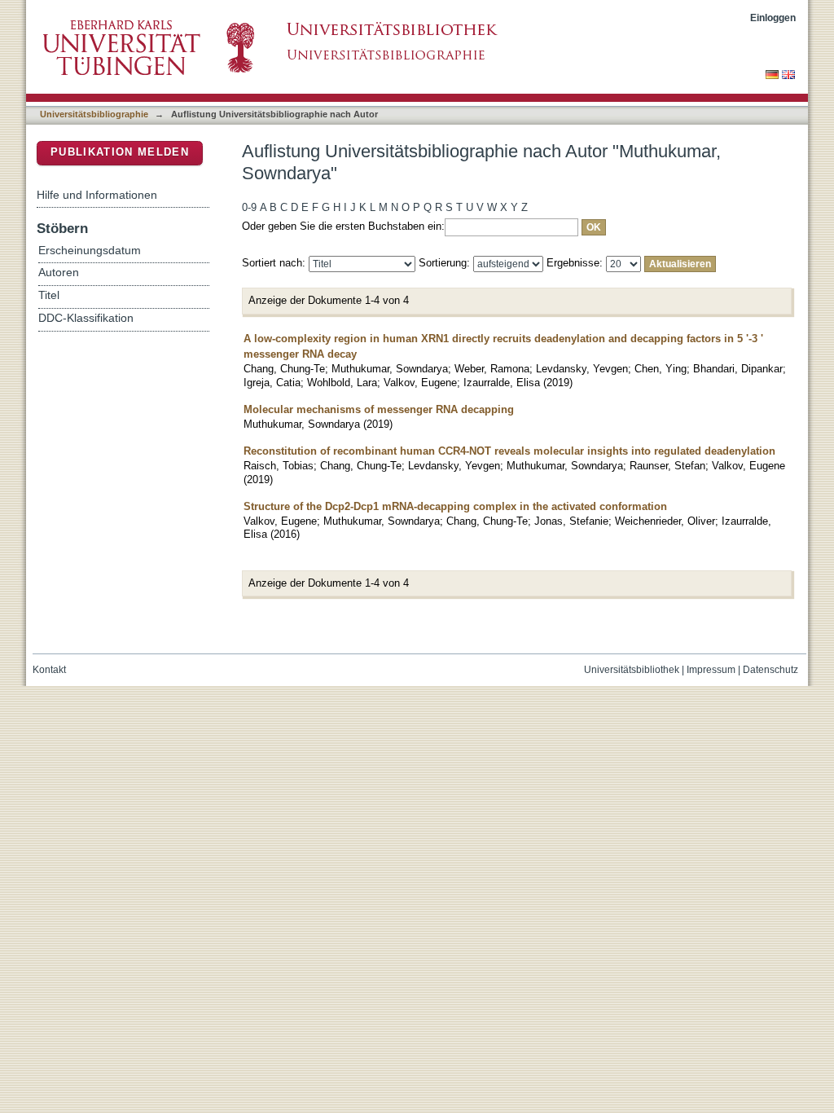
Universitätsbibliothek (631, 669)
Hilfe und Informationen (97, 194)
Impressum (711, 669)
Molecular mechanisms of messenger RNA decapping (379, 409)
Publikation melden (119, 152)
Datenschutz (770, 669)
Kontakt (49, 669)
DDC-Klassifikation (86, 318)
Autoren (58, 272)
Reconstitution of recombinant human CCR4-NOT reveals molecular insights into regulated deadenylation (509, 451)
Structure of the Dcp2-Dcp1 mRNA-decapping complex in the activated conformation (455, 506)
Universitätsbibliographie (94, 114)
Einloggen (773, 17)
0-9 (249, 207)
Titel (48, 295)
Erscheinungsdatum (89, 250)
